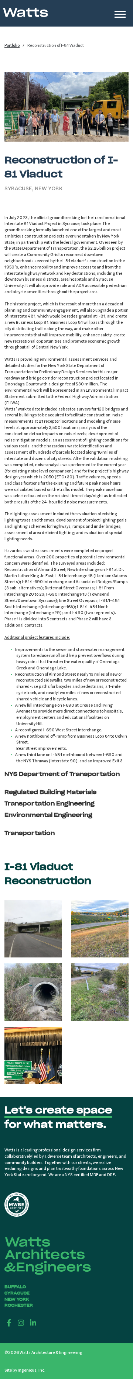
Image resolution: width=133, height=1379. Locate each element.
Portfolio (12, 45)
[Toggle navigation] (120, 13)
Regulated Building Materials (50, 792)
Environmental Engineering (48, 814)
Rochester (18, 1305)
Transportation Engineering (49, 803)
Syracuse (17, 1293)
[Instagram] (21, 1322)
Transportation (29, 832)
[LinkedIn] (33, 1322)
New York (16, 1299)
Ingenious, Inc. (31, 1370)
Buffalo (15, 1286)
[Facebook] (9, 1322)
